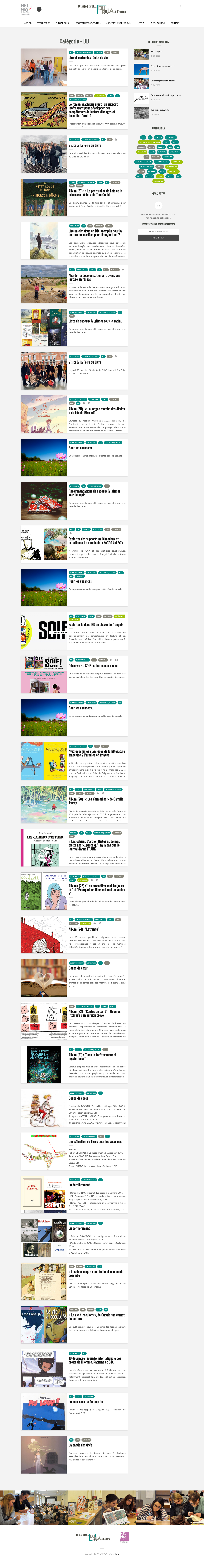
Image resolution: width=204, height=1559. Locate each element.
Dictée (175, 142)
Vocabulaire (158, 181)
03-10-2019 (58, 907)
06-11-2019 (58, 863)
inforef (116, 1554)
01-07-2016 (58, 1123)
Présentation (43, 23)
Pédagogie (79, 576)
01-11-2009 (58, 1384)
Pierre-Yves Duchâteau (38, 1254)
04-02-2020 (57, 777)
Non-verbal (100, 96)
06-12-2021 (58, 516)
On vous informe (82, 660)
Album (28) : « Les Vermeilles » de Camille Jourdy (96, 800)
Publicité (149, 176)
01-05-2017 (58, 1080)
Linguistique (174, 152)
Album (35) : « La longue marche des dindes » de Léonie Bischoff (97, 410)
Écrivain (98, 52)
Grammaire (142, 152)
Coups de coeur (78, 1098)
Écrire (115, 52)
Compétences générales (88, 23)
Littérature (74, 140)
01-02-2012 (58, 1254)
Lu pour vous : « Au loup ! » (86, 1401)
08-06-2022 (57, 473)
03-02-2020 (57, 820)
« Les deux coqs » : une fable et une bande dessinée (96, 1273)
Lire (107, 52)
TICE (178, 176)
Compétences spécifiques (119, 23)
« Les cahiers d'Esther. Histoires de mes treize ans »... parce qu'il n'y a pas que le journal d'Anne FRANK (94, 845)
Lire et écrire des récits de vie (88, 57)
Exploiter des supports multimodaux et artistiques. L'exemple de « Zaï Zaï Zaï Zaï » (96, 540)
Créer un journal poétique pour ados (166, 95)
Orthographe (172, 166)
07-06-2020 (57, 733)
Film (170, 147)
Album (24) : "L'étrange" (84, 929)
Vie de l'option (157, 51)
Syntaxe (160, 176)
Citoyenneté (81, 270)
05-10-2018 (58, 950)
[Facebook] (39, 9)
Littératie (115, 182)
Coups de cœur (78, 967)
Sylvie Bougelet (35, 83)
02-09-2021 (58, 560)
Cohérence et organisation (150, 142)
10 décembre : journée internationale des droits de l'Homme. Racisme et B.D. (95, 1360)
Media (141, 23)
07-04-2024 (57, 170)
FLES (177, 147)
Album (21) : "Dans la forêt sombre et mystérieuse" (92, 1056)
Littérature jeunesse (83, 52)
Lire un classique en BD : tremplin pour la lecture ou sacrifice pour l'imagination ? (95, 232)
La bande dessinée (80, 1444)
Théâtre (86, 529)
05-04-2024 (57, 213)
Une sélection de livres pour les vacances (95, 1141)
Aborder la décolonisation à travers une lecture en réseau (94, 277)
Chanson (158, 137)
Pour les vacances (80, 447)
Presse (139, 176)
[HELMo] (26, 9)
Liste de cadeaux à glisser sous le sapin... (95, 320)
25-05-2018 (58, 993)
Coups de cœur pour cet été (163, 66)
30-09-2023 (57, 343)
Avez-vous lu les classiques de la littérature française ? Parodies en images (97, 753)
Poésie (162, 171)
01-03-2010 (58, 1340)
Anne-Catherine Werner (38, 126)
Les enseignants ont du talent (163, 80)
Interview (162, 152)
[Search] (181, 6)
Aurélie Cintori (34, 170)
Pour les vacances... (81, 707)
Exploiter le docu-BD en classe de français (96, 624)
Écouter (141, 147)
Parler (79, 96)
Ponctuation (173, 171)
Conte (72, 182)
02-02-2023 (57, 430)
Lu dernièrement (76, 313)
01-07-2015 (58, 1167)
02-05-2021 (58, 647)
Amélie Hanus (33, 256)
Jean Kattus (33, 1210)
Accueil (28, 23)
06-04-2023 (57, 386)
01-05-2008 (57, 1427)
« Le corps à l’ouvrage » (160, 110)
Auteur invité (34, 1470)
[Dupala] (102, 9)
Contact (175, 23)
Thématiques (62, 23)
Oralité (89, 96)
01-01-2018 (58, 1037)
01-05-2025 (58, 83)
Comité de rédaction (37, 343)
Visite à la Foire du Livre (85, 145)
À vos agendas (158, 23)
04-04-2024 (57, 256)
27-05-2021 (58, 603)
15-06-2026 (155, 56)
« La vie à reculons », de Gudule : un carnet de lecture (97, 1316)
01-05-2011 (58, 1297)
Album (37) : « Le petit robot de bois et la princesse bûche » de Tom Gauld (95, 192)
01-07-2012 (58, 1210)
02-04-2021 (58, 690)
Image (111, 96)
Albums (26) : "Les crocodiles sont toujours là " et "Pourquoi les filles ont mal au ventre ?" (97, 889)
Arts (71, 270)
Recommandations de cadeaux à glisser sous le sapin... (94, 492)
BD (71, 52)
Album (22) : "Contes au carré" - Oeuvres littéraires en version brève (94, 1013)
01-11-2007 (58, 1470)
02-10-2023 (58, 300)
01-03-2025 (58, 126)
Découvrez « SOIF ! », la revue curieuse (93, 665)
